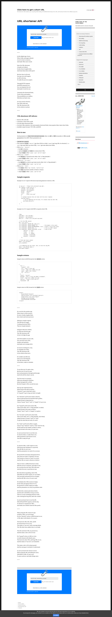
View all (93, 96)
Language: (89, 10)
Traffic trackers (84, 147)
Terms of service (21, 605)
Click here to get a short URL (30, 10)
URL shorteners (83, 143)
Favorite (78, 131)
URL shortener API (22, 606)
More (79, 84)
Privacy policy (21, 603)
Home (19, 602)
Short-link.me (79, 105)
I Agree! (56, 615)
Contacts (20, 608)
